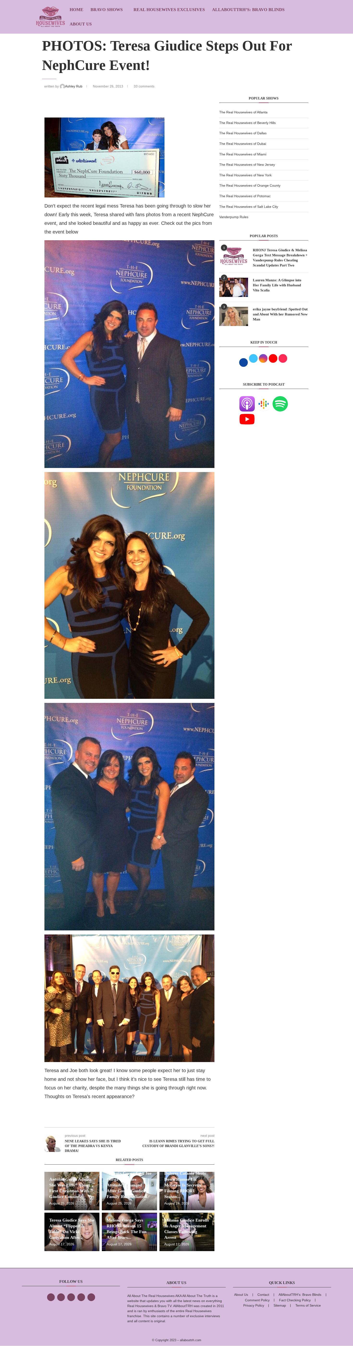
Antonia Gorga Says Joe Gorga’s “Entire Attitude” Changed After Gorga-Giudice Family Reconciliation (129, 1185)
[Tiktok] (81, 1297)
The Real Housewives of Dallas (243, 133)
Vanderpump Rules (233, 217)
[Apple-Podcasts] (247, 399)
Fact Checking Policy (295, 1300)
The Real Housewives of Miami (242, 154)
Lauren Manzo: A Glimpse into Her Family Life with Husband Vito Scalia (277, 285)
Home (76, 9)
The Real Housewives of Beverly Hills (247, 123)
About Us (81, 24)
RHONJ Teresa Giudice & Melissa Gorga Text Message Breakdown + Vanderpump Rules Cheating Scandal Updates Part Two (280, 257)
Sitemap (280, 1305)
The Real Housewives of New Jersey (247, 164)
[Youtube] (247, 414)
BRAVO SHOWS (107, 9)
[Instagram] (71, 1297)
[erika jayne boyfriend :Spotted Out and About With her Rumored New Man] (233, 316)
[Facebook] (51, 1297)
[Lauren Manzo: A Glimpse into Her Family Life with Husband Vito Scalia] (233, 287)
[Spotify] (280, 399)
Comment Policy (257, 1300)
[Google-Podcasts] (263, 399)
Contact (263, 1295)
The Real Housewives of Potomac (245, 196)
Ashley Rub (74, 86)
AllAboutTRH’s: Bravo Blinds (248, 9)
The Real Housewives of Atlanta (243, 112)
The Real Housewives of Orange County (249, 185)
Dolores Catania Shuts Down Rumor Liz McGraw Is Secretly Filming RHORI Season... (185, 1185)
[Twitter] (61, 1297)
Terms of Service (308, 1305)
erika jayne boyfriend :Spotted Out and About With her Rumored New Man (280, 314)
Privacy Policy (253, 1305)
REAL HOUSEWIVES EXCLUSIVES (169, 9)
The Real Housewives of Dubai (242, 144)
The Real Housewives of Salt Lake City (248, 207)
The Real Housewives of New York (245, 175)
